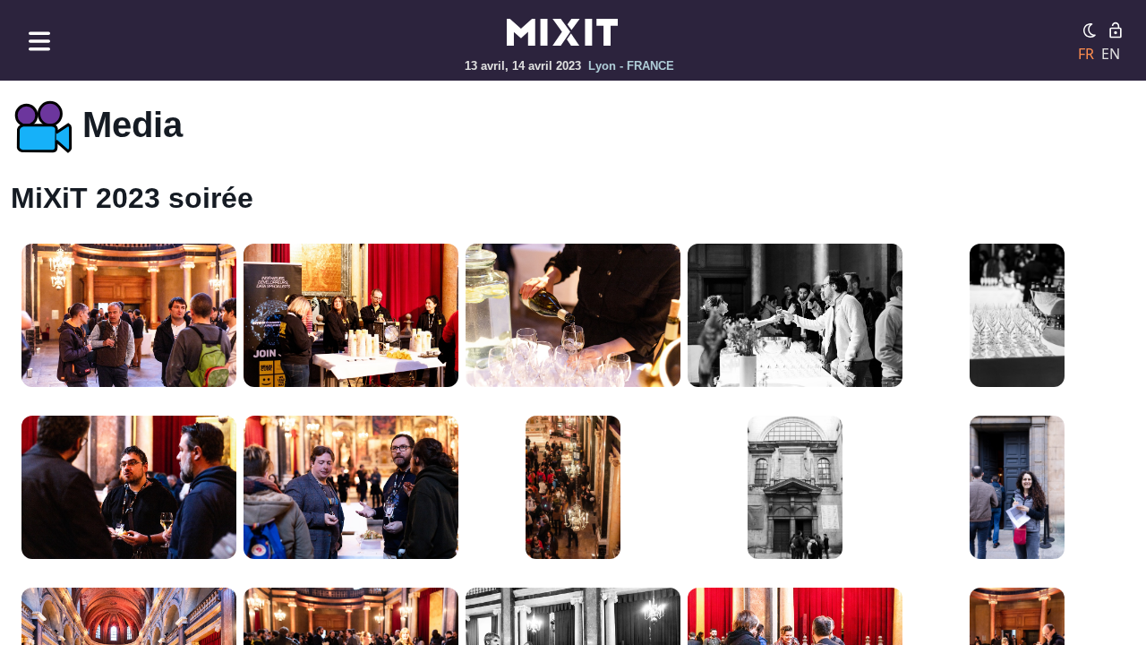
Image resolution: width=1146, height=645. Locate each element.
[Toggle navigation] (39, 40)
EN (1110, 54)
